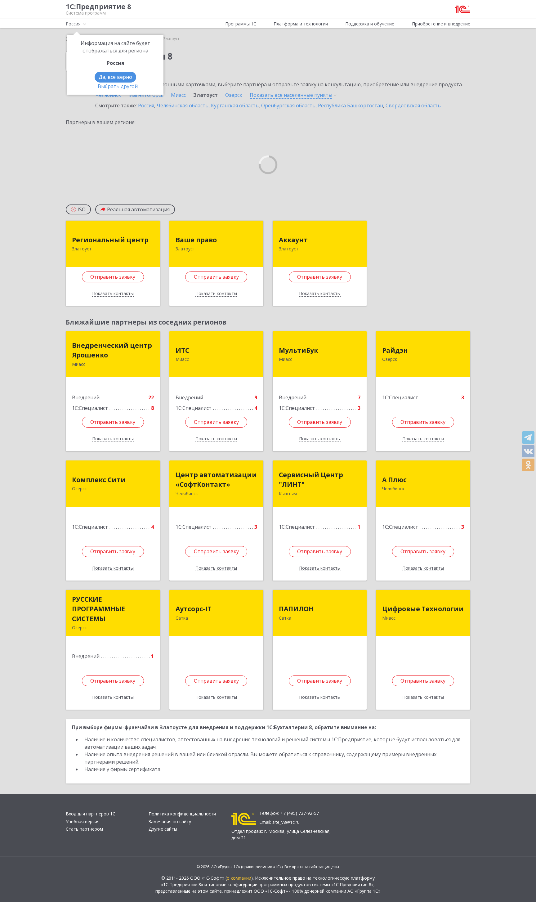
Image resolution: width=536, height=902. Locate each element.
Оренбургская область (288, 105)
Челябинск (108, 95)
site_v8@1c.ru (286, 822)
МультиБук (298, 350)
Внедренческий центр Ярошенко (112, 350)
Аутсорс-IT (194, 608)
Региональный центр (110, 240)
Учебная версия (83, 821)
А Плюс (394, 479)
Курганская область (235, 105)
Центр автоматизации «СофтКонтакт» (216, 479)
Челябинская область (182, 105)
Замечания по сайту (170, 821)
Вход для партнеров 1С (90, 814)
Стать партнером (84, 829)
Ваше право (196, 240)
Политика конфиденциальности (182, 814)
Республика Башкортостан (350, 105)
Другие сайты (163, 829)
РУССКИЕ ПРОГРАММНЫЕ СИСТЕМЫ (98, 609)
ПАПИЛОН (296, 608)
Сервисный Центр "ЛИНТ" (311, 479)
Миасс (178, 95)
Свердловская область (413, 105)
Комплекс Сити (99, 479)
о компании (239, 878)
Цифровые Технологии (423, 608)
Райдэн (395, 350)
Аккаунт (293, 240)
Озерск (233, 95)
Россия (146, 105)
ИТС (182, 350)
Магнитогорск (145, 95)
